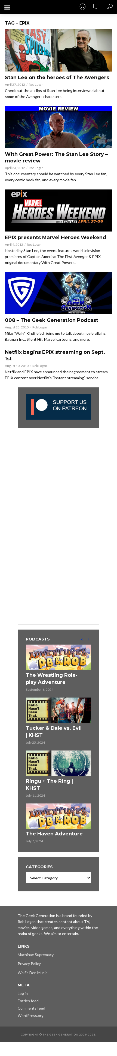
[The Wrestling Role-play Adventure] (58, 657)
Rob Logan (36, 84)
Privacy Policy (29, 963)
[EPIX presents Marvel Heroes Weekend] (58, 210)
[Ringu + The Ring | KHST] (58, 763)
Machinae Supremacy (36, 954)
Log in (23, 993)
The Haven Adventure (54, 834)
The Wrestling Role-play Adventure (52, 678)
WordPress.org (31, 1015)
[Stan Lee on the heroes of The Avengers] (58, 50)
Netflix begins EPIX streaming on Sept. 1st (55, 355)
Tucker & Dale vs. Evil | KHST (54, 731)
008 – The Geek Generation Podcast (51, 320)
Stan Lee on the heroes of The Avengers (57, 78)
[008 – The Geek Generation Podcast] (58, 293)
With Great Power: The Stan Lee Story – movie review (56, 157)
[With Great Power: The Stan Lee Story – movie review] (58, 127)
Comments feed (31, 1008)
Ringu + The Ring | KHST (49, 784)
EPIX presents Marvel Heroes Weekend (55, 238)
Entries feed (28, 1000)
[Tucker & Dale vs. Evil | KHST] (58, 710)
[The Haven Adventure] (58, 816)
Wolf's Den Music (32, 972)
